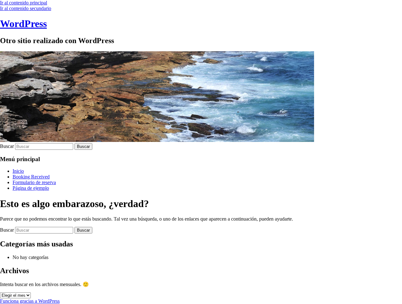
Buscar (7, 146)
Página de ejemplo (31, 188)
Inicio (18, 171)
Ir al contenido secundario (25, 8)
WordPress (23, 23)
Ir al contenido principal (23, 2)
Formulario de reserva (34, 182)
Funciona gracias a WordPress (30, 301)
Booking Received (31, 176)
